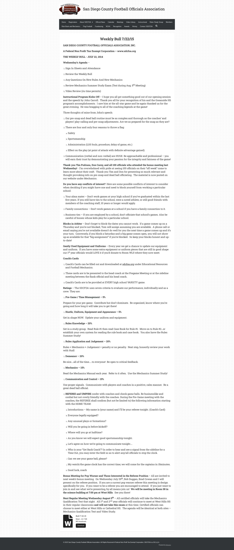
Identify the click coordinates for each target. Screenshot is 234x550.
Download (80, 525)
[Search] (156, 26)
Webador (168, 545)
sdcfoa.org (128, 264)
